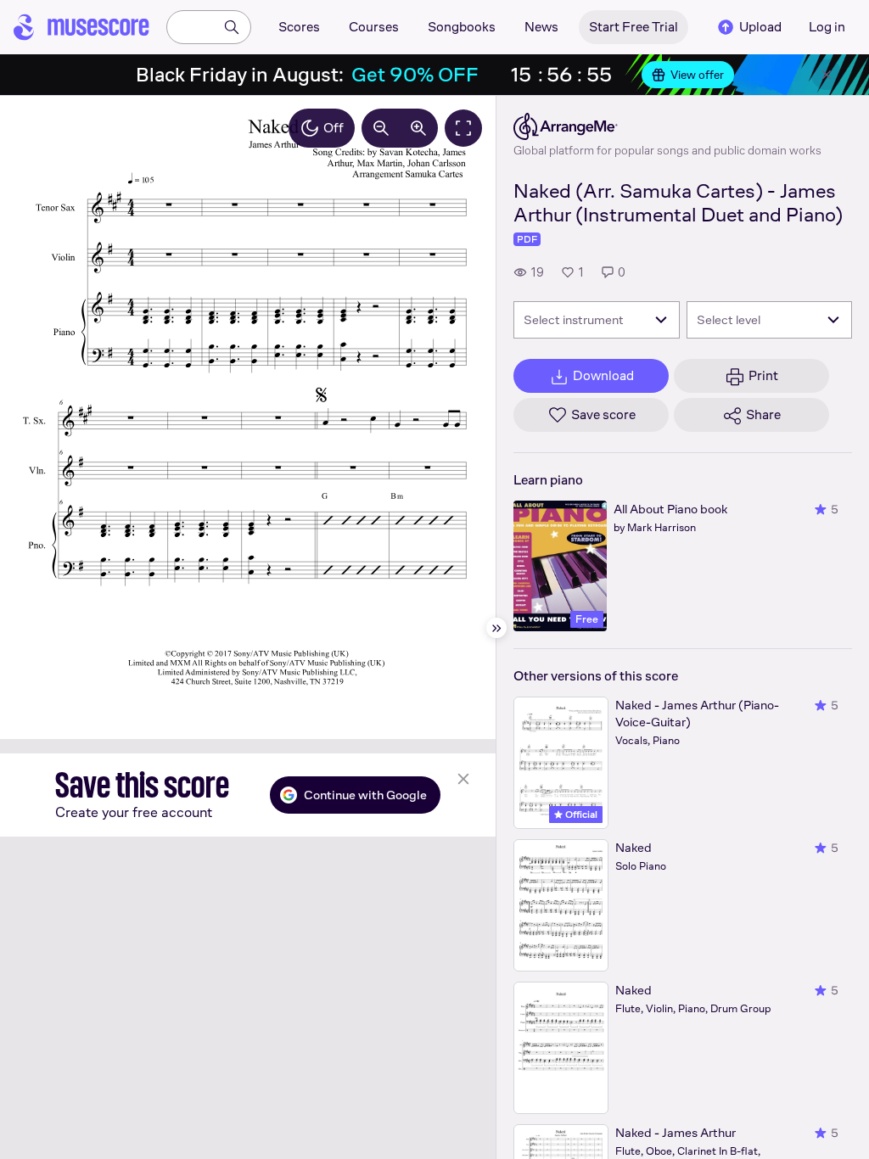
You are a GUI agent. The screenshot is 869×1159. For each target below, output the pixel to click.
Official (580, 814)
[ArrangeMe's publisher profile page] (667, 126)
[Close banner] (826, 74)
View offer (697, 74)
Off (333, 127)
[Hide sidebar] (496, 628)
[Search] (231, 27)
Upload (760, 27)
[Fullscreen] (463, 128)
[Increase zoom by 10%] (418, 128)
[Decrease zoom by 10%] (381, 128)
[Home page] (81, 27)
